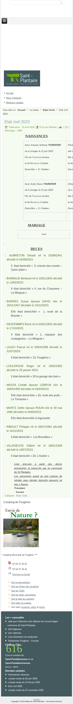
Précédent (19, 488)
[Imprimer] (60, 127)
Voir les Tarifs (18, 591)
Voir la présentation (20, 582)
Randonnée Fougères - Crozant (23, 641)
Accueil (9, 93)
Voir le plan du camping (22, 599)
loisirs (42, 607)
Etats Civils (49, 110)
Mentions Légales (14, 102)
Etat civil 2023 (17, 121)
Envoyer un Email (21, 574)
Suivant (20, 492)
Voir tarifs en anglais (21, 603)
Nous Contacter (13, 98)
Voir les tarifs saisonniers (23, 595)
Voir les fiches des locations (25, 586)
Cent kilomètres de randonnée (23, 637)
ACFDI (36, 699)
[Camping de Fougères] (21, 547)
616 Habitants (15, 629)
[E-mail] (66, 127)
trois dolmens (14, 633)
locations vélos (29, 607)
